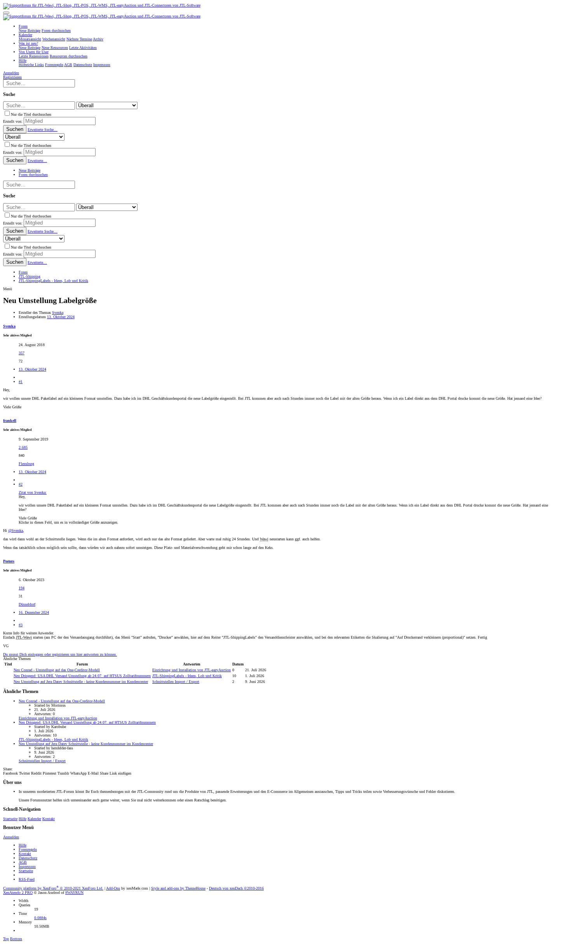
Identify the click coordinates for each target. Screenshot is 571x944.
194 (21, 588)
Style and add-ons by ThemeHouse (178, 888)
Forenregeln (28, 849)
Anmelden (11, 837)
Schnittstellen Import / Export (175, 681)
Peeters (8, 561)
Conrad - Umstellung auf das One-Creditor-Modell (57, 670)
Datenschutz (28, 858)
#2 (21, 484)
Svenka (57, 312)
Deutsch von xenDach (236, 888)
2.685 (23, 447)
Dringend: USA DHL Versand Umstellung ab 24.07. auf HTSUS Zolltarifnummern (82, 676)
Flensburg (26, 464)
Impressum (27, 866)
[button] (6, 13)
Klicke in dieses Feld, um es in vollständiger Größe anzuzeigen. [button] (68, 522)
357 (21, 353)
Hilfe (22, 819)
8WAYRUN (74, 892)
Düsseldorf (27, 604)
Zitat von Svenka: (33, 492)
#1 (21, 382)
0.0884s (40, 918)
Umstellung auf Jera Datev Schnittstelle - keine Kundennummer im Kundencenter (81, 681)
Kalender (34, 819)
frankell (9, 420)
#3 (21, 625)
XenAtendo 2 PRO (18, 892)
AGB (23, 862)
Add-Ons (113, 888)
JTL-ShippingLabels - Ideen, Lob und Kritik (187, 676)
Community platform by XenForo (53, 888)
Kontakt (48, 819)
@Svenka (15, 530)
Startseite (10, 819)
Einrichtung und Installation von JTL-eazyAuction (191, 670)
